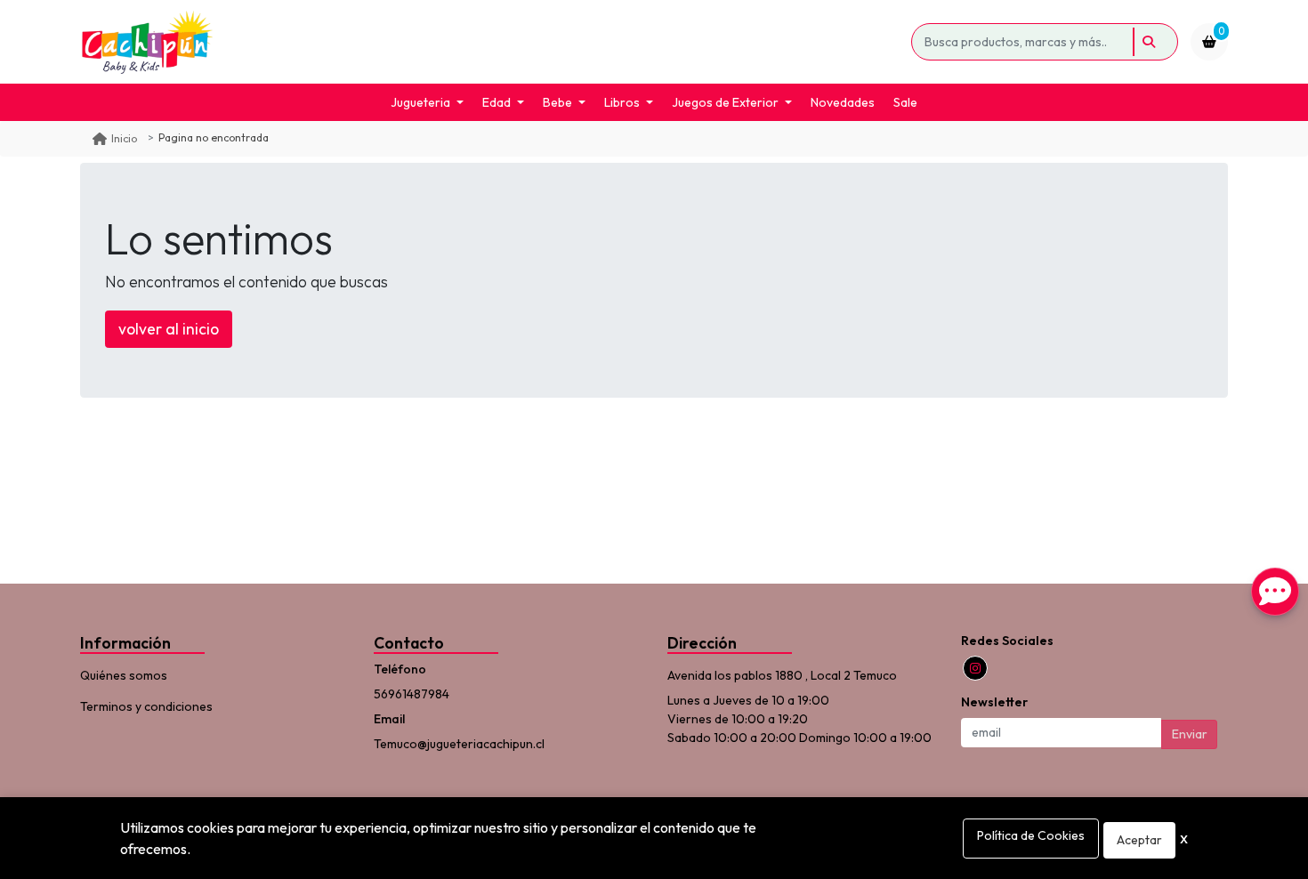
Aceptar (1139, 840)
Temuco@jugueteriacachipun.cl (459, 744)
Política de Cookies (1031, 835)
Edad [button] (496, 102)
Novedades (843, 102)
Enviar (1189, 734)
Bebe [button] (557, 102)
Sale (905, 102)
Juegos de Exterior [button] (725, 102)
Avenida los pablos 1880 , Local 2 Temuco (782, 675)
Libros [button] (622, 102)
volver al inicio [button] (168, 329)
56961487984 (411, 694)
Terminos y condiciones (146, 706)
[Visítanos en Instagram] (975, 668)
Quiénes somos (123, 675)
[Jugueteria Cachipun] (492, 41)
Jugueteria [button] (420, 102)
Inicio (124, 138)
